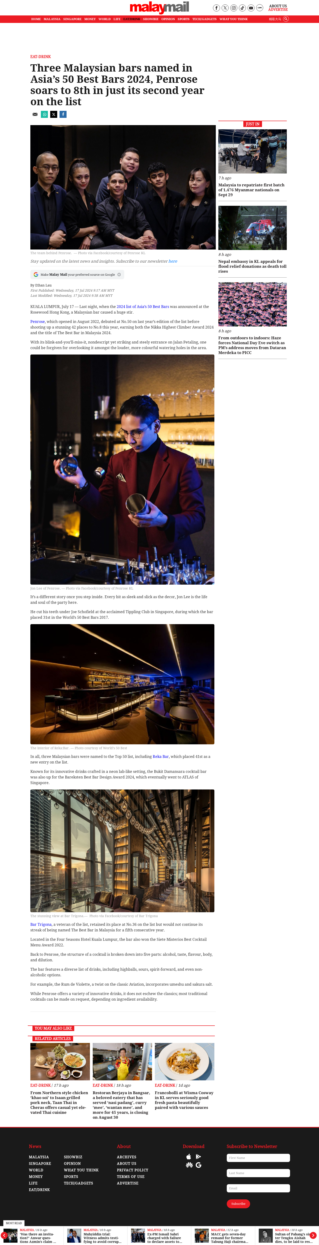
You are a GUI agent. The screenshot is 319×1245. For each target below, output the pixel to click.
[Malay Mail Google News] (198, 1168)
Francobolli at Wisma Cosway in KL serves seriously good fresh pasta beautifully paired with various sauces (184, 1100)
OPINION (168, 19)
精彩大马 (275, 19)
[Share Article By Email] (35, 116)
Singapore (40, 1164)
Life (33, 1183)
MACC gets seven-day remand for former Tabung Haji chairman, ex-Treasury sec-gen (166, 1238)
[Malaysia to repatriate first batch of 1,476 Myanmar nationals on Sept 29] (252, 151)
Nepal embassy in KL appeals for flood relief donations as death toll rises (252, 266)
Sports (71, 1177)
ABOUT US (126, 1164)
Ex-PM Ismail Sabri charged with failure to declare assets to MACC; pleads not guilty (100, 1238)
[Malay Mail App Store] (188, 1160)
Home (36, 19)
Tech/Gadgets (78, 1183)
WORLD (105, 19)
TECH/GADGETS (204, 19)
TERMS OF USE (131, 1177)
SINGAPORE (72, 19)
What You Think (234, 19)
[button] (119, 274)
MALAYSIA (52, 19)
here (172, 261)
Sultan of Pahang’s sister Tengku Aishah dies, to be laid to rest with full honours (229, 1238)
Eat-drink (40, 56)
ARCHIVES (126, 1157)
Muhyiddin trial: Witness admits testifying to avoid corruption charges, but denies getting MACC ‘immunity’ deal (38, 1238)
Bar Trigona (41, 924)
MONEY (90, 19)
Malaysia (27, 1230)
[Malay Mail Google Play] (198, 1160)
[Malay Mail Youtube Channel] (251, 8)
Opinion (72, 1164)
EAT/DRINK (131, 19)
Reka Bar (161, 756)
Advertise (278, 9)
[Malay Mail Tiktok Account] (242, 8)
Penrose (37, 321)
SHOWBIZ (151, 19)
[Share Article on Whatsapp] (44, 116)
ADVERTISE (127, 1183)
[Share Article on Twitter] (53, 116)
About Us (278, 6)
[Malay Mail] (159, 13)
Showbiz (73, 1157)
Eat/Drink (39, 1190)
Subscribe (238, 1203)
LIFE (117, 19)
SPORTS (184, 19)
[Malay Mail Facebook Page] (216, 8)
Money (36, 1177)
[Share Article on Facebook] (63, 116)
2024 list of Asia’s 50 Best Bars (143, 306)
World (36, 1170)
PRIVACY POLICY (132, 1170)
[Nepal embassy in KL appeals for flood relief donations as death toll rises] (252, 228)
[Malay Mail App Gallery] (189, 1168)
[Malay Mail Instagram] (234, 8)
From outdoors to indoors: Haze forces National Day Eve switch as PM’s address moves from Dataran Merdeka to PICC (252, 345)
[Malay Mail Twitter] (225, 8)
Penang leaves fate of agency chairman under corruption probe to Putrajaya (292, 1238)
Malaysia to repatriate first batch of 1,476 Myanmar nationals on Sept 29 (251, 190)
